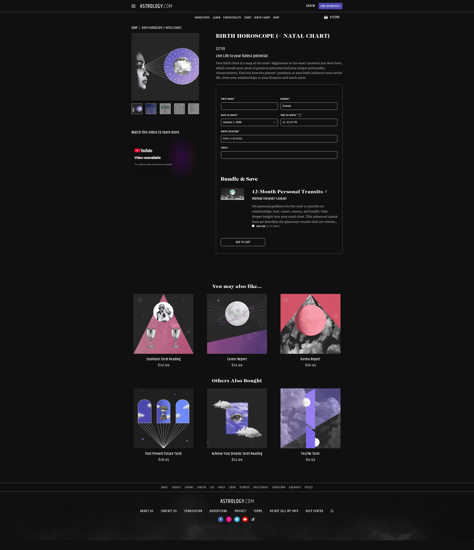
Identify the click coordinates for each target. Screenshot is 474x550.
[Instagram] (229, 519)
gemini (189, 487)
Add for (272, 226)
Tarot (248, 17)
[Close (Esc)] (3, 543)
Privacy (240, 511)
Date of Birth (229, 115)
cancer (201, 487)
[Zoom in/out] (23, 543)
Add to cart (243, 242)
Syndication (193, 511)
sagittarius (260, 487)
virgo (221, 487)
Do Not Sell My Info (284, 511)
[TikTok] (253, 519)
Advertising (218, 511)
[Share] (10, 543)
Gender (285, 99)
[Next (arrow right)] (10, 548)
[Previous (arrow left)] (3, 548)
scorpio (245, 487)
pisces (309, 487)
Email (225, 148)
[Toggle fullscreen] (16, 543)
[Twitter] (237, 519)
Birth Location (230, 131)
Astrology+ (331, 6)
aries (164, 487)
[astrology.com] (237, 504)
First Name (228, 99)
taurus (176, 487)
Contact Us (169, 511)
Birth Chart (262, 17)
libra (232, 487)
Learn (217, 17)
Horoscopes (202, 17)
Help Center (314, 511)
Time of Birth (291, 115)
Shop (276, 17)
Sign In (310, 6)
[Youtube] (245, 519)
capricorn (279, 487)
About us (146, 511)
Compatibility (232, 17)
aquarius (295, 487)
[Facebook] (220, 519)
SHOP (134, 28)
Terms (257, 511)
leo (212, 487)
